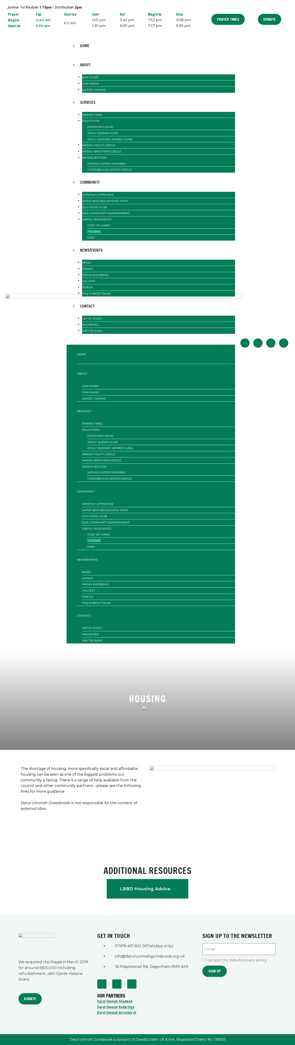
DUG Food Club (94, 207)
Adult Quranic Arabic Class (110, 139)
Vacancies (90, 324)
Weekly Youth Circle (98, 145)
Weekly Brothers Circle (101, 151)
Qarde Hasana (94, 89)
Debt (91, 237)
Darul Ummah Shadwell (114, 1001)
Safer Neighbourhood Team (105, 201)
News (86, 262)
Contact (87, 306)
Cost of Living (98, 225)
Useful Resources (96, 219)
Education (90, 120)
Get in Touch (92, 318)
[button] (151, 342)
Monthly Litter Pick (97, 194)
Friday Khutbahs (95, 275)
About (85, 65)
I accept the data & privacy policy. (236, 960)
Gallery (88, 281)
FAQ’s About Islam (96, 293)
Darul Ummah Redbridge (116, 1007)
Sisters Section (94, 157)
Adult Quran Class (102, 133)
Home (84, 46)
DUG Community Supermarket (106, 213)
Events (87, 269)
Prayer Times (92, 114)
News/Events (91, 250)
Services (88, 102)
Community (90, 182)
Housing (94, 231)
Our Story (90, 77)
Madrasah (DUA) (100, 126)
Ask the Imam (92, 330)
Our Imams (90, 83)
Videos (87, 287)
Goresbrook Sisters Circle (109, 169)
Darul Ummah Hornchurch (116, 1012)
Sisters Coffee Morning (106, 163)
